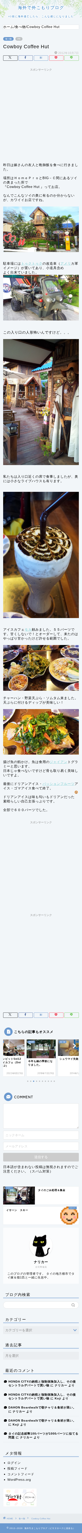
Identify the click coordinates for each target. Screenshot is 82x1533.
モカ (28, 629)
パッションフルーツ (58, 784)
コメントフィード (20, 1474)
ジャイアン (58, 762)
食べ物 (8, 39)
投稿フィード (17, 1468)
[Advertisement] (41, 114)
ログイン (14, 1463)
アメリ (65, 263)
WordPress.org (19, 1479)
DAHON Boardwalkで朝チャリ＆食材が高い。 (42, 1407)
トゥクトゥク (31, 263)
